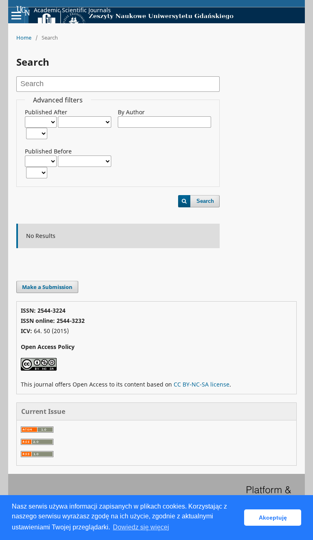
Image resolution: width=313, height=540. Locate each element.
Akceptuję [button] (273, 517)
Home (23, 37)
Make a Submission (47, 287)
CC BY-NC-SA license (201, 384)
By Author (131, 112)
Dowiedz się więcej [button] (141, 527)
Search (205, 201)
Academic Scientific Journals (72, 10)
